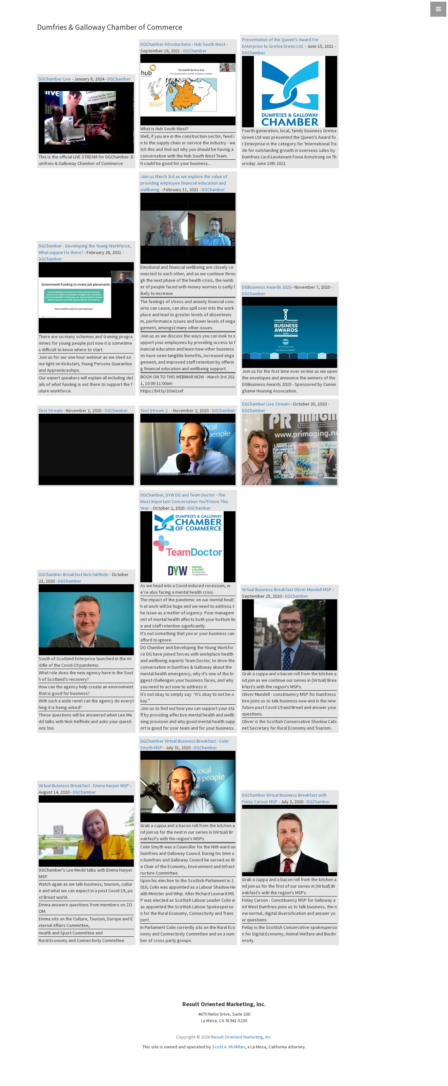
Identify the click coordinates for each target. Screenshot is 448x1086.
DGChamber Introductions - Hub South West (182, 44)
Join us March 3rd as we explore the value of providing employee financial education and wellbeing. (183, 182)
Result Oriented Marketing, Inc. (241, 1037)
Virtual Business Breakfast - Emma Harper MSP (84, 785)
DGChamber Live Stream (266, 404)
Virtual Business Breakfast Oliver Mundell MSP (287, 589)
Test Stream (51, 410)
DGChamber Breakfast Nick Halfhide (74, 574)
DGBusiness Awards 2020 (266, 287)
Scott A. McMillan (228, 1047)
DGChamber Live (55, 79)
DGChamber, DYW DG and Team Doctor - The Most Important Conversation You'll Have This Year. (184, 501)
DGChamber (119, 79)
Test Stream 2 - (155, 410)
